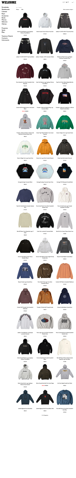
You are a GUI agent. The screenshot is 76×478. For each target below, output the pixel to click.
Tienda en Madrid (7, 36)
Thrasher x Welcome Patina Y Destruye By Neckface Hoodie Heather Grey (25, 133)
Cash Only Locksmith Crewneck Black (45, 231)
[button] (72, 2)
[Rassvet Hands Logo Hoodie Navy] (25, 272)
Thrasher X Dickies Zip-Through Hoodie (45, 307)
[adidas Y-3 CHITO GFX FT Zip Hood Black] (25, 47)
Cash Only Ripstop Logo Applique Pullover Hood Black (45, 82)
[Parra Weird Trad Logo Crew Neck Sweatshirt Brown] (45, 272)
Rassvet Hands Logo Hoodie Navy (25, 282)
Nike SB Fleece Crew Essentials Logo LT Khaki (25, 232)
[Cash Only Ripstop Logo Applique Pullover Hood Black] (45, 72)
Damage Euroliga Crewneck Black (25, 182)
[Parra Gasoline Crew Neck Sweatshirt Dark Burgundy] (25, 72)
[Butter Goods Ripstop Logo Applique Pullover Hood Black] (25, 348)
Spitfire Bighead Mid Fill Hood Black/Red (45, 408)
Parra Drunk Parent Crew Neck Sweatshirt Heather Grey (45, 206)
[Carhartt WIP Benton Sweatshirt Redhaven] (65, 272)
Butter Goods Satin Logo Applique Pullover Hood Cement (25, 383)
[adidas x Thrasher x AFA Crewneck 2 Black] (45, 47)
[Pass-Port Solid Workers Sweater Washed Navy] (25, 196)
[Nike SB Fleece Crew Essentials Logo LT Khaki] (25, 221)
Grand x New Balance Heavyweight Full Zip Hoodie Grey (45, 257)
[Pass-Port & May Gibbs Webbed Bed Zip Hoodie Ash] (65, 72)
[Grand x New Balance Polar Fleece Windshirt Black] (25, 246)
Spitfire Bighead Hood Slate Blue (25, 408)
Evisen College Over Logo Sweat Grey (25, 158)
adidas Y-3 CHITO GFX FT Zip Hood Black (25, 56)
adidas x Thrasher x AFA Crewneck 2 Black (45, 56)
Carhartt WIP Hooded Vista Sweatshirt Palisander (25, 308)
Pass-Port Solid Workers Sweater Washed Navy (25, 206)
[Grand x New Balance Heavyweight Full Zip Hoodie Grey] (45, 246)
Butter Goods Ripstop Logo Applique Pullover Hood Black (25, 358)
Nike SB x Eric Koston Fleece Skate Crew (64, 231)
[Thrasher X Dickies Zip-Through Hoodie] (45, 297)
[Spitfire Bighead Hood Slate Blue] (25, 398)
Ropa (8, 14)
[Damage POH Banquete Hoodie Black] (65, 172)
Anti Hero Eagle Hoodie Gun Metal (64, 383)
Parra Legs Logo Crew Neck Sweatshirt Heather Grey (45, 333)
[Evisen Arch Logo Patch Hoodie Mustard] (45, 148)
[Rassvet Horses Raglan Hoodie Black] (65, 246)
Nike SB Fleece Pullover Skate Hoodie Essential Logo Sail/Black (65, 358)
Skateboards (8, 9)
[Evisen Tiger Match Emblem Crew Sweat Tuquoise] (45, 123)
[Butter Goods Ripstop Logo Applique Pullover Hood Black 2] (25, 21)
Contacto (5, 38)
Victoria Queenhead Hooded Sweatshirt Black (45, 358)
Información (5, 40)
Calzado (4, 11)
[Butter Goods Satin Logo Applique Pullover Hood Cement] (25, 373)
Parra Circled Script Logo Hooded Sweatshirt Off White (65, 206)
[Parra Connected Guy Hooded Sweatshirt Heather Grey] (65, 322)
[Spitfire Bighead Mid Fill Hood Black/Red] (45, 398)
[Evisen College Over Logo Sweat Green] (65, 123)
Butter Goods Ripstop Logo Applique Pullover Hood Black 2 (25, 32)
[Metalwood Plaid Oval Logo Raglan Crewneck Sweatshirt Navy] (65, 47)
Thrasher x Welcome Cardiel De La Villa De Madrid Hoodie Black (65, 108)
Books (3, 18)
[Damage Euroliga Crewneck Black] (25, 172)
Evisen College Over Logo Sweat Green (64, 132)
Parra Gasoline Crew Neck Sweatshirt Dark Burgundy (25, 82)
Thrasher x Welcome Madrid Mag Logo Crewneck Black (45, 108)
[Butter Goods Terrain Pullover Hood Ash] (45, 21)
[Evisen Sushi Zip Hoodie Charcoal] (65, 148)
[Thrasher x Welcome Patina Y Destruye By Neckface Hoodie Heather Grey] (25, 123)
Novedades (5, 7)
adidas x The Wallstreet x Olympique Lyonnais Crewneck (25, 333)
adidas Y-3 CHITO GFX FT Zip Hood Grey (64, 31)
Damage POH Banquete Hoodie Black (65, 182)
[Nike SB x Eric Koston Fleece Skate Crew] (65, 221)
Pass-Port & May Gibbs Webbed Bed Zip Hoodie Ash (64, 82)
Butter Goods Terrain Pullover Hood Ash (45, 31)
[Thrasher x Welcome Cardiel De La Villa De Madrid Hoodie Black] (65, 97)
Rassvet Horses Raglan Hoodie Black (64, 256)
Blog (3, 32)
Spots (3, 30)
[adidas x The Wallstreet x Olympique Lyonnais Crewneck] (25, 322)
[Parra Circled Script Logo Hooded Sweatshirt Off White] (65, 196)
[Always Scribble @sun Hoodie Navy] (65, 297)
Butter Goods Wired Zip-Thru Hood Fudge (45, 383)
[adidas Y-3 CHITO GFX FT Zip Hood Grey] (65, 21)
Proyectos (5, 28)
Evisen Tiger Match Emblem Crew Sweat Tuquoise (44, 133)
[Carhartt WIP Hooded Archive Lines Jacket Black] (25, 97)
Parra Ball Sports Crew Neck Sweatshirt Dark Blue (64, 409)
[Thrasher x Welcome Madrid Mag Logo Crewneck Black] (45, 97)
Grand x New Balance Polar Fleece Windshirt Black (25, 257)
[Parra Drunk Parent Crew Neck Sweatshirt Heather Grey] (45, 196)
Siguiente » (46, 415)
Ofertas (8, 24)
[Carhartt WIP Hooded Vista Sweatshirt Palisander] (25, 297)
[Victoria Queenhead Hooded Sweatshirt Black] (45, 348)
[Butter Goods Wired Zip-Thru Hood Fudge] (45, 373)
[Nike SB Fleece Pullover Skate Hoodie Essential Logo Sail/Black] (65, 348)
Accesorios (5, 16)
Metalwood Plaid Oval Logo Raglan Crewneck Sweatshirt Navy (64, 57)
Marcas (4, 20)
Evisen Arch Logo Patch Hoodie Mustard (44, 158)
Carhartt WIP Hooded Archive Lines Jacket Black (25, 108)
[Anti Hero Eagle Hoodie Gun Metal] (65, 373)
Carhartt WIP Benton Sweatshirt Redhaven (65, 282)
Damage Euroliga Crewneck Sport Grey (45, 182)
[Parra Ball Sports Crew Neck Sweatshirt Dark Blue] (65, 398)
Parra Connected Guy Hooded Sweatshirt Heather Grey (64, 333)
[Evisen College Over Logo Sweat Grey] (25, 148)
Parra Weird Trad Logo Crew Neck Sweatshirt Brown (45, 282)
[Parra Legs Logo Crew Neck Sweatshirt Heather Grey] (45, 322)
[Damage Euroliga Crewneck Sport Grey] (45, 172)
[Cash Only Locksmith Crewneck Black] (45, 221)
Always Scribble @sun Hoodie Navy (64, 307)
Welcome (4, 22)
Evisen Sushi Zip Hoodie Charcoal (65, 158)
